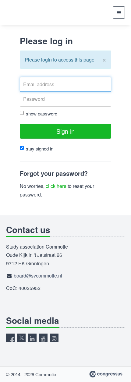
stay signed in (39, 148)
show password (41, 113)
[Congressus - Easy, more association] (106, 374)
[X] (21, 338)
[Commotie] (21, 12)
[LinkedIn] (32, 338)
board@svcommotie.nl (38, 275)
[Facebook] (10, 338)
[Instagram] (54, 338)
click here (56, 185)
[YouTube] (43, 338)
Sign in (65, 131)
